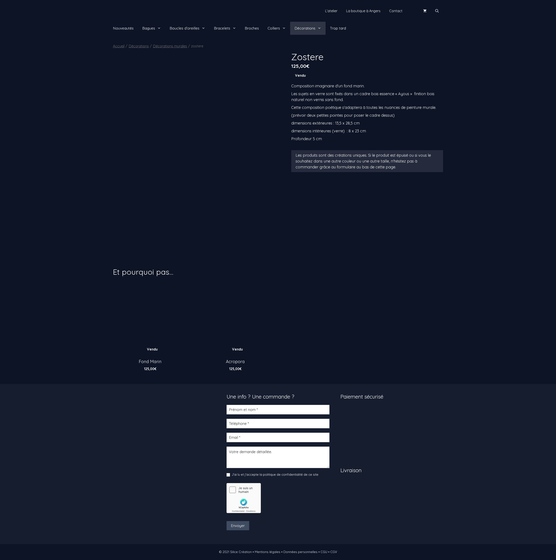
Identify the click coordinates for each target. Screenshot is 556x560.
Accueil (118, 46)
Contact (395, 11)
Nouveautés (123, 28)
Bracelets (222, 28)
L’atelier (331, 11)
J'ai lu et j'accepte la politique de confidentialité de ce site (274, 474)
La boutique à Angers (363, 11)
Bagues (148, 28)
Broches (252, 28)
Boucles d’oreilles (184, 28)
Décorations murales (170, 46)
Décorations (305, 28)
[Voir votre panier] (425, 10)
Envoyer (238, 525)
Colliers (274, 28)
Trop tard (338, 28)
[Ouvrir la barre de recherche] (437, 10)
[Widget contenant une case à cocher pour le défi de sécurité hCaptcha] (244, 498)
